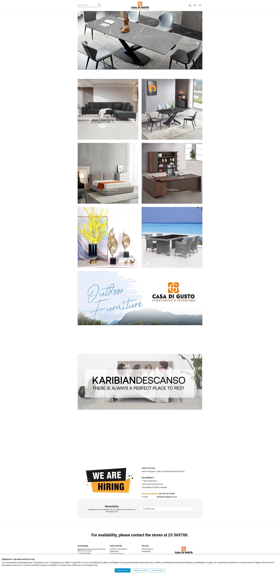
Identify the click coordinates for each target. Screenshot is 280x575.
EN (194, 5)
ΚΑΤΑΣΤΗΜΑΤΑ (147, 549)
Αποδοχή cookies (123, 570)
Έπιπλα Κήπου (172, 254)
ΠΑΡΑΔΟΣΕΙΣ (114, 551)
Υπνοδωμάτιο (108, 190)
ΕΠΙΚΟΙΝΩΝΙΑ (146, 551)
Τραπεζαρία (172, 125)
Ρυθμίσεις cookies (140, 570)
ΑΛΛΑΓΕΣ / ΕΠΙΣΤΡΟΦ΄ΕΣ (118, 549)
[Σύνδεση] (189, 6)
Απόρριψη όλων (157, 570)
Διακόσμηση (108, 254)
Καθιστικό (108, 125)
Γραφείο (172, 190)
